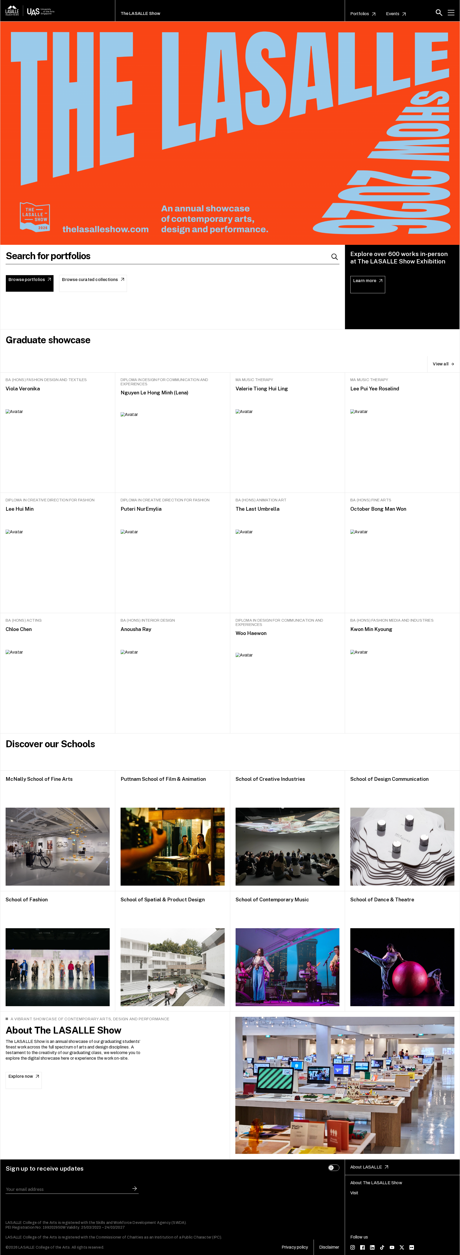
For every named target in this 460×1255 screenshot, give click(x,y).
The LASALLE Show (141, 13)
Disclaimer (329, 1247)
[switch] (333, 1168)
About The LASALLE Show (376, 1182)
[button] (439, 12)
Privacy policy (295, 1247)
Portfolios (359, 14)
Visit (354, 1193)
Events (393, 14)
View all (441, 364)
